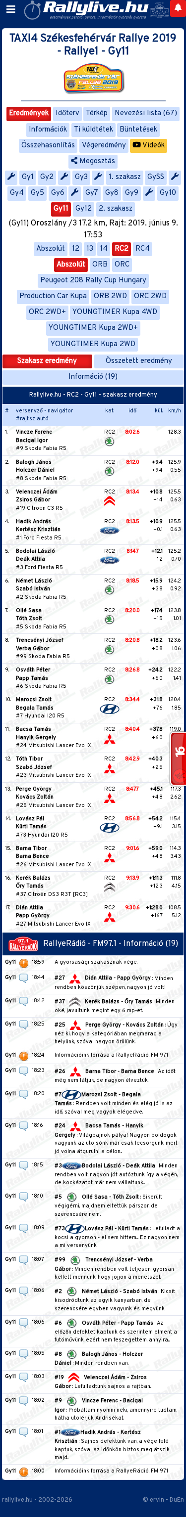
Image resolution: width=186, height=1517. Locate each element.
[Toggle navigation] (11, 10)
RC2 (121, 249)
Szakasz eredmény (47, 361)
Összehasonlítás (48, 145)
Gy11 (61, 209)
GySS (155, 177)
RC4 (142, 249)
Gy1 (28, 177)
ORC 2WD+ (47, 312)
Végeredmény (104, 145)
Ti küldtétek (93, 129)
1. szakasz (125, 177)
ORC (122, 264)
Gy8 (112, 193)
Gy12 (83, 209)
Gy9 (131, 193)
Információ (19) (93, 377)
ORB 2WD (110, 296)
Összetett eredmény (139, 361)
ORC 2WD (150, 296)
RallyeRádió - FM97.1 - (83, 944)
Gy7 (91, 193)
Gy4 (17, 193)
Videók (153, 145)
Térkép (97, 113)
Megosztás (96, 161)
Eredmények (29, 113)
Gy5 (37, 193)
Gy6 (57, 193)
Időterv (67, 113)
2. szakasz (115, 209)
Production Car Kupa (53, 296)
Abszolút (50, 249)
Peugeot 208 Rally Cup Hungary (93, 280)
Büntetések (138, 129)
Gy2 (47, 177)
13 (89, 249)
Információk (48, 129)
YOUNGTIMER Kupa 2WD (93, 344)
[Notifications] (178, 8)
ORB (100, 264)
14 (104, 249)
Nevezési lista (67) (146, 113)
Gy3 (81, 177)
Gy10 (168, 193)
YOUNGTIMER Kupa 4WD (114, 312)
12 (75, 249)
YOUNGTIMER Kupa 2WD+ (93, 328)
